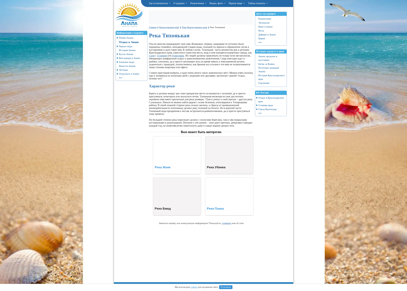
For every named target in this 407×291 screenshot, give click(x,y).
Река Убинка (212, 137)
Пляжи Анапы (126, 37)
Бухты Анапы (126, 54)
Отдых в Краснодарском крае (271, 99)
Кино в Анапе (265, 26)
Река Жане (159, 137)
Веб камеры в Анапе (129, 58)
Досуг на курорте (266, 13)
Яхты (261, 30)
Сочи (152, 55)
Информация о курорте (130, 32)
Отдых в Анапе (129, 42)
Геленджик (178, 55)
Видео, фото (217, 3)
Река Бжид (159, 179)
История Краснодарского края (271, 77)
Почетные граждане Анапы (268, 69)
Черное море (236, 3)
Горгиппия (263, 83)
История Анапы (127, 50)
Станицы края (265, 105)
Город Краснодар (267, 109)
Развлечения (197, 3)
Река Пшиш (211, 179)
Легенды (123, 69)
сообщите (226, 223)
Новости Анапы (127, 66)
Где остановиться (158, 3)
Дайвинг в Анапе (267, 34)
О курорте (179, 3)
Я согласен (226, 287)
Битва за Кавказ (266, 64)
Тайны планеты (257, 3)
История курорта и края (270, 51)
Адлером (162, 55)
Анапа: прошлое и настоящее (267, 58)
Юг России (262, 92)
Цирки (261, 38)
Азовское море (126, 62)
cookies (193, 287)
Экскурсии (263, 22)
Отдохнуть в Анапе (129, 73)
